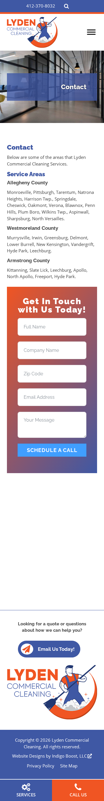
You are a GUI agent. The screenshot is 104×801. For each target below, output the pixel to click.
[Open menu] (91, 32)
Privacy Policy (40, 766)
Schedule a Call (52, 450)
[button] (40, 6)
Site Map (68, 766)
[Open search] (66, 6)
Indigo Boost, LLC (69, 756)
